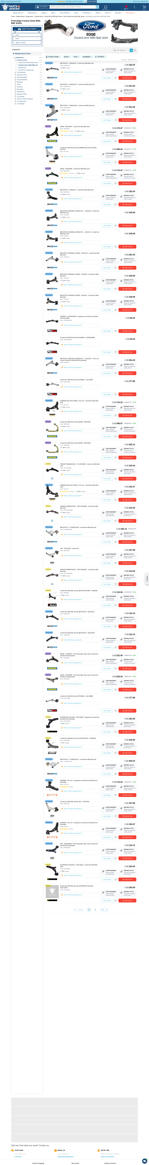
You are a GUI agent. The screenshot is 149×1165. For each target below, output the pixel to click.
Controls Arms (22, 60)
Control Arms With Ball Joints (29, 65)
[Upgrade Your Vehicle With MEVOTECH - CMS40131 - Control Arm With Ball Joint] (52, 197)
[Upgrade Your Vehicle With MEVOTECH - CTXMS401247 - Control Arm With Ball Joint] (52, 767)
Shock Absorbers (22, 79)
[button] (42, 7)
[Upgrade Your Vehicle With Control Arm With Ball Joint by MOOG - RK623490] (52, 450)
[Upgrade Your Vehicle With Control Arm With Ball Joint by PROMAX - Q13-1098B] (52, 703)
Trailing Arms (22, 67)
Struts (18, 84)
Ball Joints (20, 89)
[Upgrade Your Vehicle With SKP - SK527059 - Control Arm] (52, 556)
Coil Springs (20, 96)
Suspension (20, 57)
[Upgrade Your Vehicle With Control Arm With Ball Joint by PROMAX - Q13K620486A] (52, 345)
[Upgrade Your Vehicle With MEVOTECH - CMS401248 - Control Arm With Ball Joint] (52, 113)
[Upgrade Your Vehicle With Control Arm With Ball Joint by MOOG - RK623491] (52, 429)
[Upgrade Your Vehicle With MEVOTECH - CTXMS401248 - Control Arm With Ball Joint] (52, 535)
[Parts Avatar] (17, 6)
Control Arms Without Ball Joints (28, 62)
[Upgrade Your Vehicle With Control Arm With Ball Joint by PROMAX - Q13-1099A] (52, 387)
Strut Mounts (21, 91)
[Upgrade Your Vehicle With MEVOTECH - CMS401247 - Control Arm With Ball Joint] (52, 92)
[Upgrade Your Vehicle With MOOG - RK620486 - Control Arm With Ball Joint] (52, 176)
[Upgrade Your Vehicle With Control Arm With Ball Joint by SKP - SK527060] (52, 809)
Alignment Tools (22, 94)
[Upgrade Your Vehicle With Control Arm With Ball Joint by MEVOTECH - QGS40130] (52, 640)
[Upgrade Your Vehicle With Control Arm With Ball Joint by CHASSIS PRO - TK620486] (52, 746)
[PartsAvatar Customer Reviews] (90, 1)
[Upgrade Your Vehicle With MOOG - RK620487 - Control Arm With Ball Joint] (52, 134)
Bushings (20, 82)
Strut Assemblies (22, 77)
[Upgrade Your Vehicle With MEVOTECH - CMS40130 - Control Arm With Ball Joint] (52, 71)
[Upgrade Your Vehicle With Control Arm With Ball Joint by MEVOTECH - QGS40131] (52, 619)
